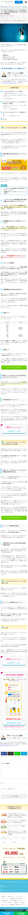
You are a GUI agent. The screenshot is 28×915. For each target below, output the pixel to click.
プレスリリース (5, 898)
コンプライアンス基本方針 (7, 902)
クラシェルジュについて (7, 890)
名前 (2, 782)
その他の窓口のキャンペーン (10, 98)
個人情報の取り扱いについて (16, 900)
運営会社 (3, 896)
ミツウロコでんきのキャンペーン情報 (12, 91)
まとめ (4, 119)
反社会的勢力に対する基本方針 (16, 898)
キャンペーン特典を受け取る (10, 108)
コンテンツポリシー (9, 83)
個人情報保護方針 (5, 900)
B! (24, 753)
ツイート (11, 753)
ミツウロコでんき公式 (8, 173)
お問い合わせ (10, 896)
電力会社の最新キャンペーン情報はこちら (14, 68)
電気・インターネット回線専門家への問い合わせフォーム (13, 904)
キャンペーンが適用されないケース (11, 115)
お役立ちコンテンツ (7, 886)
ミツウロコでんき (12, 18)
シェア (4, 753)
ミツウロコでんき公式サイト (14, 367)
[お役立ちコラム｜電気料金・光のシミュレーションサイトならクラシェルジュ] (7, 2)
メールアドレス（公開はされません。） (9, 788)
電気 (4, 18)
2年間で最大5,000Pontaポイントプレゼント (13, 93)
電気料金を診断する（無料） (14, 723)
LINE (18, 753)
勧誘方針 (16, 902)
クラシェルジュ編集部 (18, 73)
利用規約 (22, 902)
